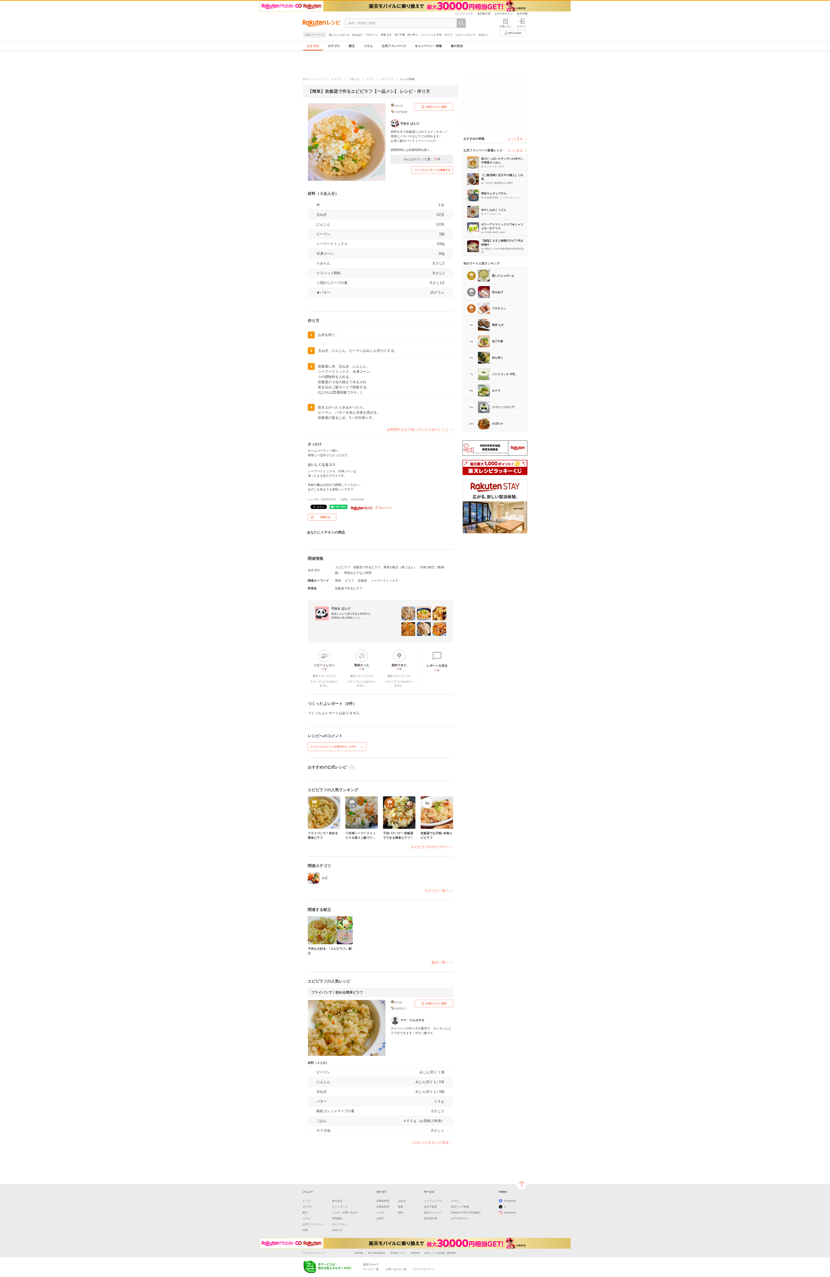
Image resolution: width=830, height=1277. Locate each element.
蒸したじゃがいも (339, 34)
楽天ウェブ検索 (460, 1206)
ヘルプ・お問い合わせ (345, 1212)
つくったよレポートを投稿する (432, 169)
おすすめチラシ (504, 13)
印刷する (325, 517)
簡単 (338, 580)
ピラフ (370, 79)
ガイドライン (340, 1224)
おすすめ (313, 46)
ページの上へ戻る (521, 1184)
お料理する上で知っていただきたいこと (418, 429)
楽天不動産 (430, 1206)
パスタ (380, 1212)
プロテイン (371, 34)
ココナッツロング (465, 34)
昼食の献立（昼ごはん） (400, 567)
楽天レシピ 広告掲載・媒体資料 (440, 1253)
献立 (352, 46)
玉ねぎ (321, 214)
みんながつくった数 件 (422, 159)
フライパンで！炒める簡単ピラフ (337, 992)
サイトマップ (340, 1206)
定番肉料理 (382, 1200)
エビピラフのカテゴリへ (430, 847)
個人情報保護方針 (376, 1253)
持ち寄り (412, 34)
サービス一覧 (371, 1269)
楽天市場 (522, 13)
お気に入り (505, 26)
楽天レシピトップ (314, 79)
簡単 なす (386, 34)
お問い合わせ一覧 (396, 1269)
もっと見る (515, 138)
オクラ (448, 34)
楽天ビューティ (433, 1212)
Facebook (510, 1200)
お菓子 (380, 1218)
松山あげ (357, 34)
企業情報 (358, 1253)
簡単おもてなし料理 (357, 572)
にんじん (323, 224)
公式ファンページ (394, 46)
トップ (306, 1200)
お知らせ (337, 1230)
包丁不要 (399, 34)
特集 (305, 1230)
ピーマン (323, 234)
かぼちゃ (483, 34)
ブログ (455, 1200)
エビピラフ (387, 79)
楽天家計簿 (483, 13)
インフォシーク (464, 13)
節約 (400, 1212)
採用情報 (415, 1253)
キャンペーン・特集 (428, 46)
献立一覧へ (440, 962)
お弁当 (402, 1200)
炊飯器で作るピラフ (366, 567)
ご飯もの (354, 79)
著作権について (398, 1253)
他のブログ (385, 507)
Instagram (510, 1212)
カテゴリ (334, 46)
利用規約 (337, 1218)
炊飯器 (362, 580)
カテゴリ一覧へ (437, 891)
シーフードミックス (384, 580)
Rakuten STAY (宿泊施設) (465, 1212)
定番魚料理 (382, 1206)
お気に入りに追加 (436, 106)
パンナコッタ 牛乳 (431, 34)
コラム (368, 46)
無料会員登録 (514, 33)
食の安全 (457, 46)
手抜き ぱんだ (340, 608)
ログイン (521, 26)
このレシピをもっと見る (430, 1142)
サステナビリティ (423, 1269)
